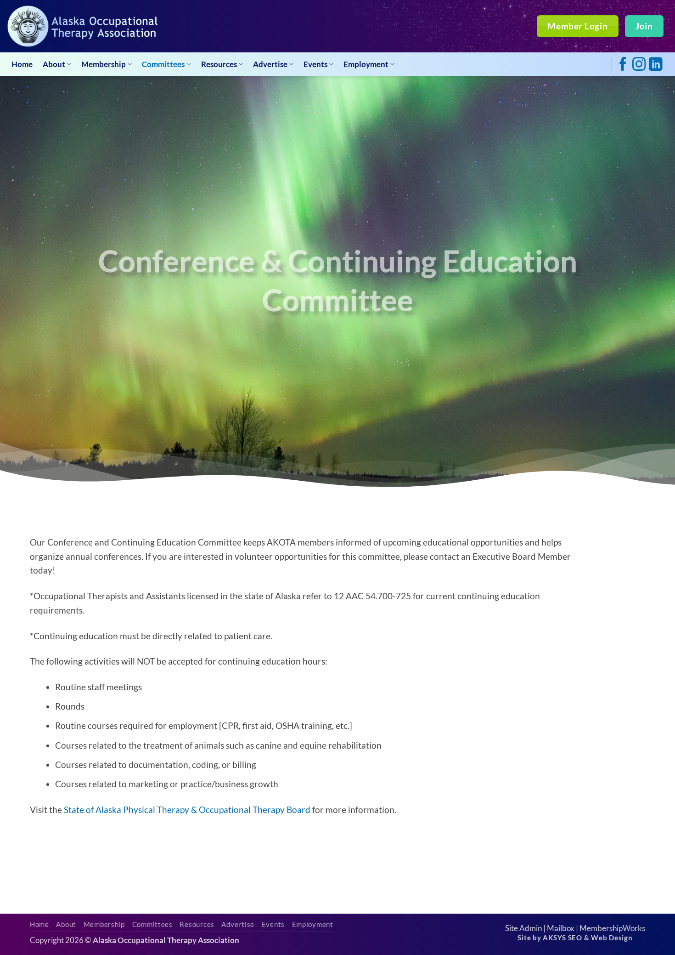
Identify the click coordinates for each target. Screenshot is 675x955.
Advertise (270, 64)
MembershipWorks (612, 928)
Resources (219, 64)
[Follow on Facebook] (623, 65)
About (54, 64)
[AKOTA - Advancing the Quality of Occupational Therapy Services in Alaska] (82, 26)
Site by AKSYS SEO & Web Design (575, 938)
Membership (103, 64)
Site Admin (523, 928)
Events (315, 64)
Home (22, 64)
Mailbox (560, 928)
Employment (365, 64)
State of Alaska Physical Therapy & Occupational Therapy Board (187, 809)
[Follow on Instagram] (639, 65)
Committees (163, 64)
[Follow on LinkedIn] (655, 65)
